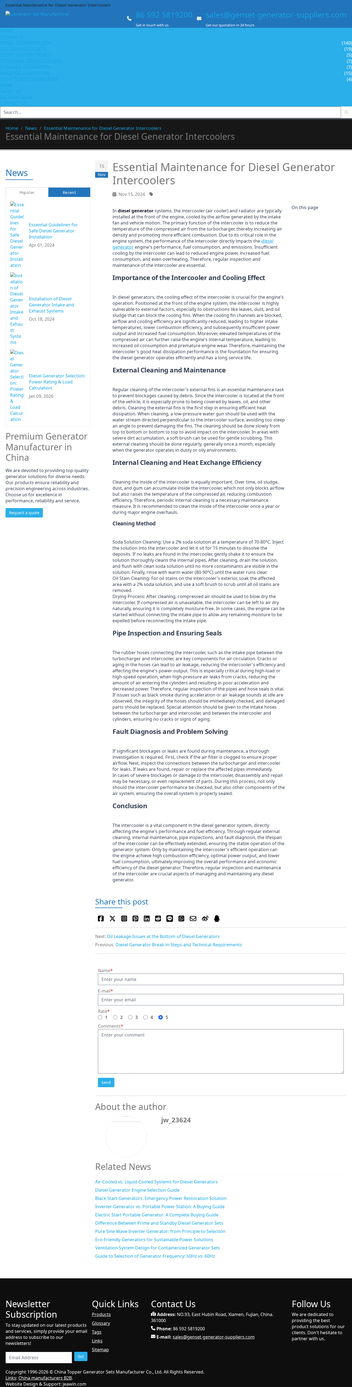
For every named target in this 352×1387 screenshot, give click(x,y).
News (6, 85)
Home (6, 31)
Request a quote (24, 512)
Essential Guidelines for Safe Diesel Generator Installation (53, 230)
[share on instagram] (124, 918)
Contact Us (13, 103)
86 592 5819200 (164, 14)
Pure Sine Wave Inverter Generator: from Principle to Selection (160, 1231)
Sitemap (100, 1350)
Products (11, 37)
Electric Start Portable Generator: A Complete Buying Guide (156, 1215)
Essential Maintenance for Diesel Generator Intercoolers (102, 128)
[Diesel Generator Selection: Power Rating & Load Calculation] (17, 385)
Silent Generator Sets (26, 55)
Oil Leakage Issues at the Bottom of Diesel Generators (163, 936)
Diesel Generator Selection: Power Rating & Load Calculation (57, 381)
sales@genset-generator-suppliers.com (276, 14)
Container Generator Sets (31, 61)
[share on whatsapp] (181, 918)
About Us (11, 91)
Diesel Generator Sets (26, 43)
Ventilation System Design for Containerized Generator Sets (157, 1248)
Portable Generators (25, 67)
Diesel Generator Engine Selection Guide (137, 1190)
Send (106, 1082)
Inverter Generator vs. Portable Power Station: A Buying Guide (160, 1207)
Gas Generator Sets (23, 49)
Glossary (101, 1323)
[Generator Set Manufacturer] (40, 19)
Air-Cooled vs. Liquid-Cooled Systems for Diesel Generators (156, 1182)
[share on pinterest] (135, 918)
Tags (96, 1332)
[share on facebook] (101, 918)
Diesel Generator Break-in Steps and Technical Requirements (179, 945)
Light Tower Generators (29, 79)
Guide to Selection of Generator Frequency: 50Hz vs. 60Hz (155, 1256)
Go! (81, 1356)
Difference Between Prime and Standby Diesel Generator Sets (159, 1223)
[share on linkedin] (147, 918)
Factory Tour (16, 97)
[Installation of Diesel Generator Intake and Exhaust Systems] (17, 308)
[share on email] (193, 918)
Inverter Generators (25, 73)
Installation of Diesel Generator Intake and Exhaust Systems (51, 304)
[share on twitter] (112, 918)
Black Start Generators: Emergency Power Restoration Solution (161, 1198)
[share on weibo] (205, 918)
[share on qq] (217, 918)
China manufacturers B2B (45, 1378)
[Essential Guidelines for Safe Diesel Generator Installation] (17, 234)
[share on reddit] (158, 918)
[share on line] (169, 918)
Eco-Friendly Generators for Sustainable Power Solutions (154, 1240)
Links (97, 1341)
